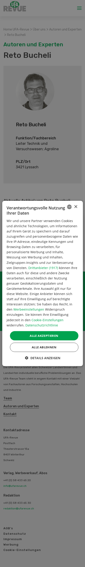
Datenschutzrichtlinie (41, 325)
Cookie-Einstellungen (47, 320)
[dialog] (42, 283)
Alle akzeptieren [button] (44, 336)
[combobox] (69, 207)
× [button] (75, 206)
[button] (42, 358)
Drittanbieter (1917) (43, 267)
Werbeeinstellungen (28, 309)
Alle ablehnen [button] (44, 347)
